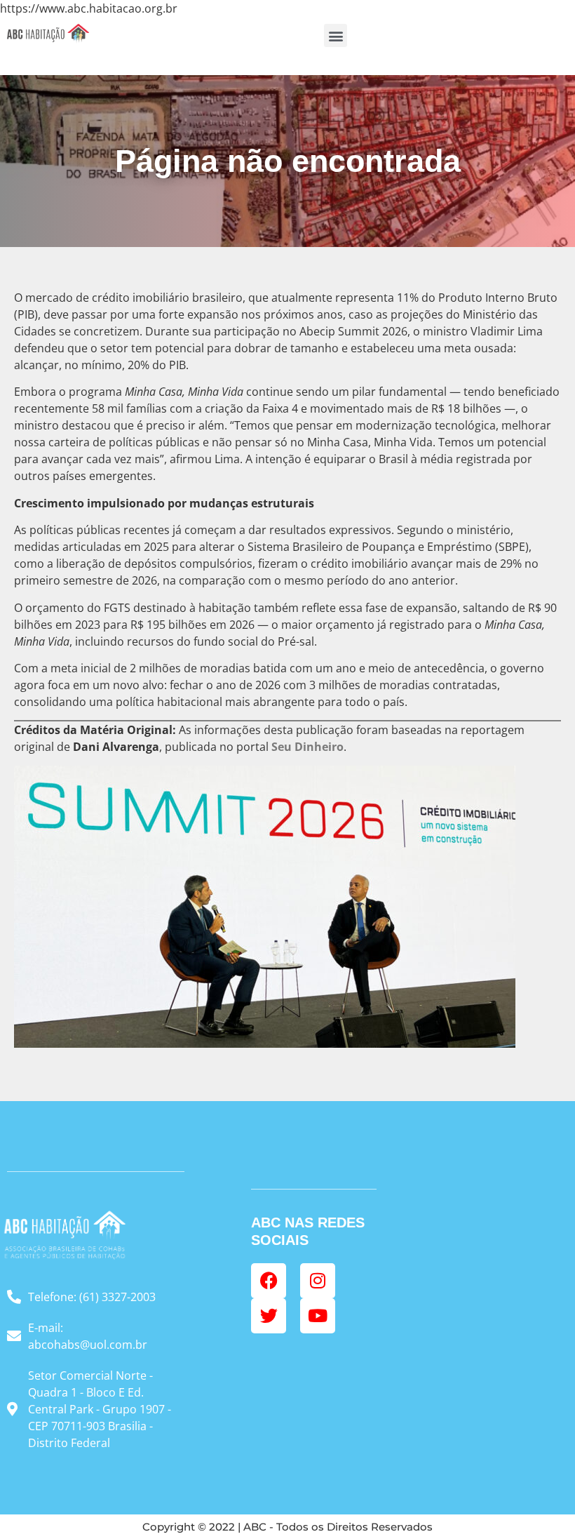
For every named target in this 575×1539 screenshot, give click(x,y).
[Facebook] (268, 1280)
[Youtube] (317, 1315)
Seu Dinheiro (307, 746)
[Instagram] (317, 1280)
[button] (335, 35)
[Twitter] (268, 1315)
